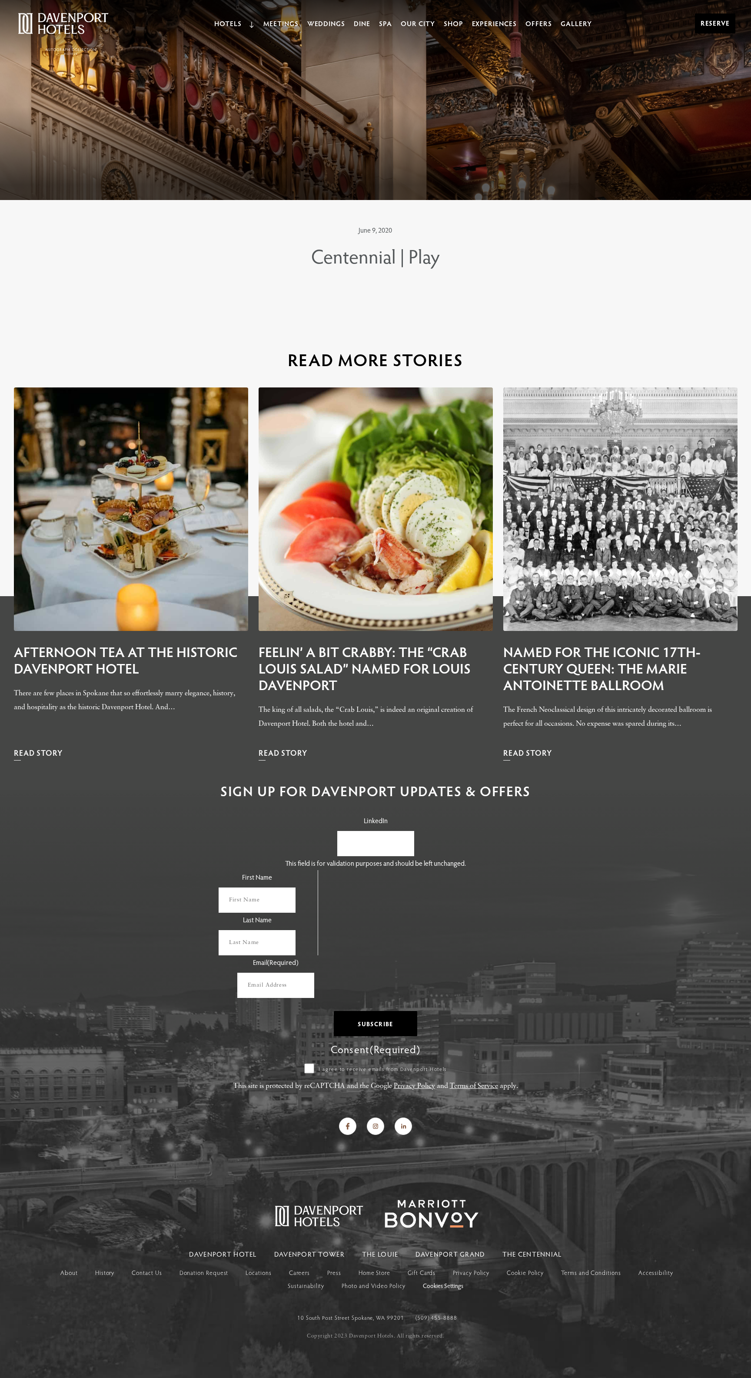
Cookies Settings (443, 1286)
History (104, 1272)
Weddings (326, 23)
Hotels (228, 23)
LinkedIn (376, 820)
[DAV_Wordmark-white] (423, 1225)
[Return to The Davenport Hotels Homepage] (319, 1225)
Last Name (257, 919)
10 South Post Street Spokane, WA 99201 (351, 1317)
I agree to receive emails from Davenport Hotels (382, 1068)
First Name (257, 876)
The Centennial (532, 1253)
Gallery (576, 23)
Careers (299, 1272)
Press (334, 1272)
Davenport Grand (450, 1253)
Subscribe (375, 1024)
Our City (418, 23)
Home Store (374, 1272)
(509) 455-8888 (436, 1317)
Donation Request (204, 1272)
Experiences (494, 23)
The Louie (380, 1253)
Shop (453, 23)
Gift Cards (421, 1272)
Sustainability (306, 1285)
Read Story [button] (38, 752)
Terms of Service (474, 1086)
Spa (385, 23)
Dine (362, 23)
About (69, 1272)
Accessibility (655, 1272)
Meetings (281, 23)
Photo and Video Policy (373, 1285)
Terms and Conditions (591, 1272)
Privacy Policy (414, 1086)
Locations (258, 1272)
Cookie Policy (525, 1272)
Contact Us (147, 1272)
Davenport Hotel (222, 1253)
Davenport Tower (309, 1253)
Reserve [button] (715, 23)
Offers (538, 23)
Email (276, 962)
